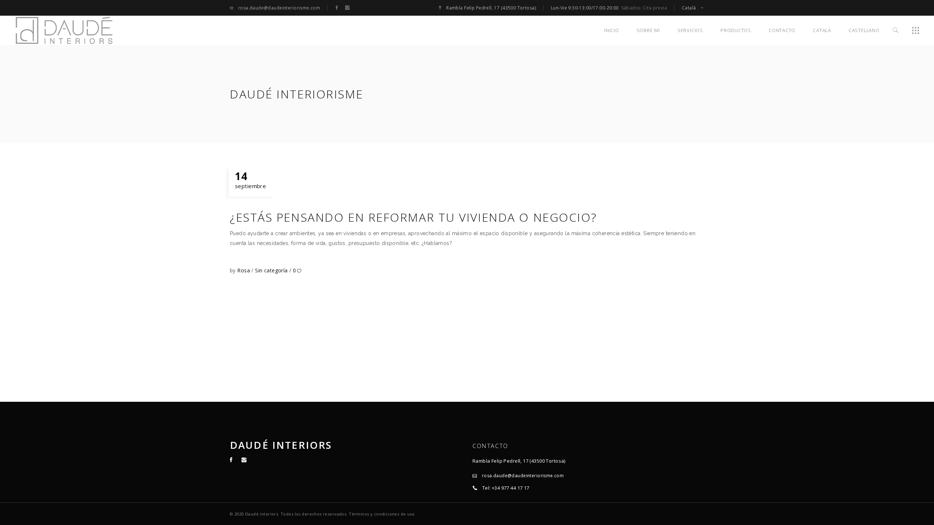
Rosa (244, 270)
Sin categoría (271, 270)
